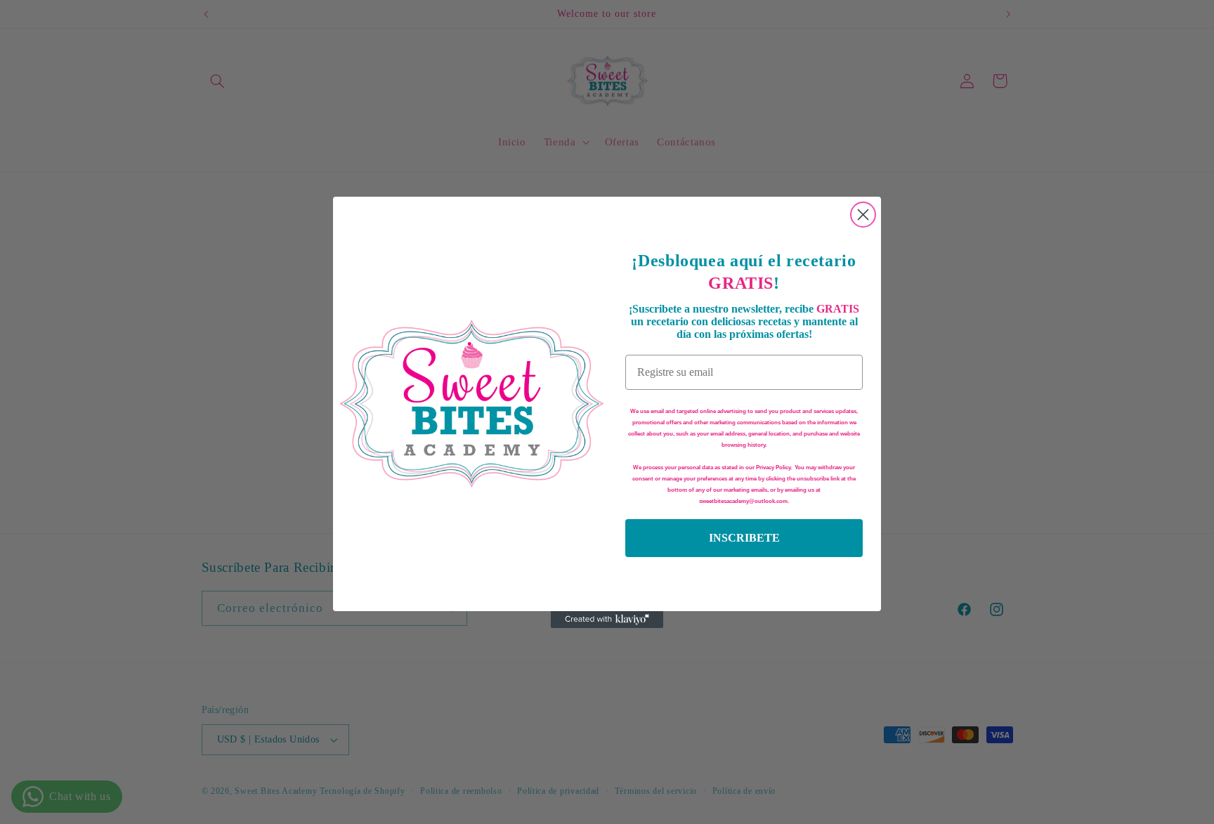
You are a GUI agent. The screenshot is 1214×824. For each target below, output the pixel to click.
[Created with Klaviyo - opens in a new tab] (607, 619)
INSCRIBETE (744, 538)
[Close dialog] (863, 214)
